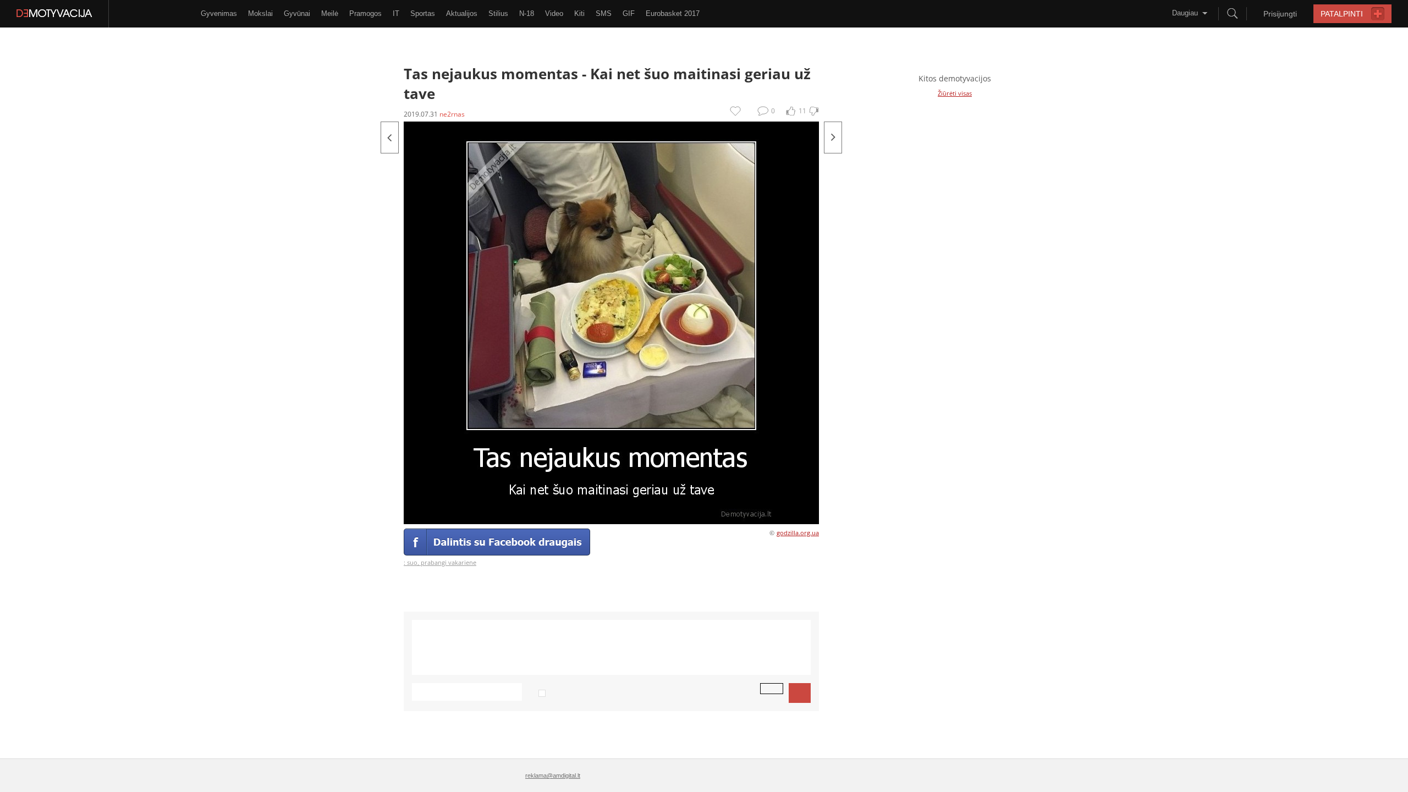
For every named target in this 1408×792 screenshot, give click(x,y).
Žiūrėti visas (955, 93)
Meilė (329, 13)
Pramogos (365, 13)
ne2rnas (452, 114)
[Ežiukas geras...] (833, 137)
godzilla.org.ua (798, 533)
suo (412, 562)
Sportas (422, 13)
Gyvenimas (219, 13)
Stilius (498, 13)
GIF (629, 13)
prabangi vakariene (448, 562)
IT (396, 13)
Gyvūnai (297, 13)
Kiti (579, 13)
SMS (604, 13)
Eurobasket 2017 (673, 13)
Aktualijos (461, 13)
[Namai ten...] (390, 137)
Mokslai (260, 13)
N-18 (526, 13)
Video (554, 13)
